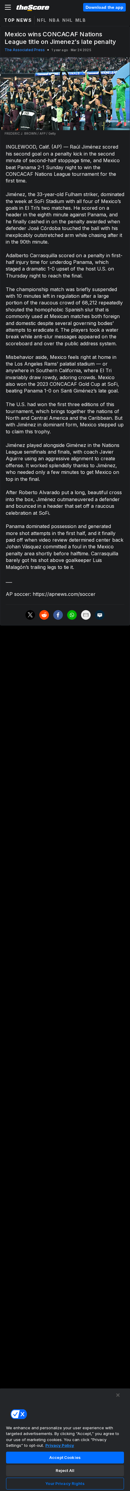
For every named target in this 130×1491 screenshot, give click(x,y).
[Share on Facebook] (58, 615)
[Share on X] (30, 615)
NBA (54, 20)
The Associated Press (25, 50)
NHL (67, 20)
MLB (80, 20)
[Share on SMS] (100, 615)
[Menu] (8, 7)
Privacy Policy (59, 1445)
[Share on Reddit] (44, 615)
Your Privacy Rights (64, 1483)
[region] (65, 1439)
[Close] (118, 1395)
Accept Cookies (65, 1457)
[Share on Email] (86, 615)
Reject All (65, 1470)
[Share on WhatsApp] (72, 615)
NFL (42, 20)
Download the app (104, 7)
